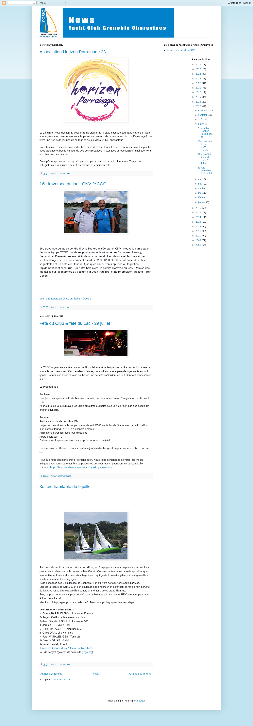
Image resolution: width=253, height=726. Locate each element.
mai (200, 183)
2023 (198, 78)
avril (200, 188)
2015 (198, 212)
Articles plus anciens (140, 673)
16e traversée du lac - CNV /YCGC (73, 183)
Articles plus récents (51, 673)
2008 (198, 245)
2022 (198, 83)
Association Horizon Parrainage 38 (73, 51)
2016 (198, 208)
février (202, 197)
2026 (198, 64)
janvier (202, 202)
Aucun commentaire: (61, 173)
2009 (198, 240)
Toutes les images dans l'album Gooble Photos (66, 648)
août (201, 119)
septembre (204, 115)
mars (201, 193)
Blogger (140, 700)
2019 (198, 97)
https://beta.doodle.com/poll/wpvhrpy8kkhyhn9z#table (81, 467)
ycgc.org (87, 652)
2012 (198, 226)
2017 (198, 106)
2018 (198, 101)
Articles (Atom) (62, 679)
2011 (198, 231)
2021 (198, 87)
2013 (198, 221)
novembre (204, 110)
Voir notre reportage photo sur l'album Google (66, 298)
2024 (198, 74)
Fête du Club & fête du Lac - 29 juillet (75, 323)
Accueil (96, 673)
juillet (201, 124)
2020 (198, 92)
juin (200, 179)
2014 (198, 217)
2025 (198, 69)
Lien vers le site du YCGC (181, 50)
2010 (198, 235)
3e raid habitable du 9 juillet (66, 486)
